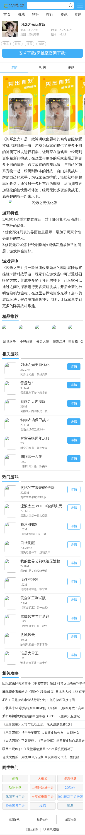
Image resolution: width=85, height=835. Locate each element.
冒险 (41, 43)
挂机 (17, 43)
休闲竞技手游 (15, 796)
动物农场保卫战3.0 (35, 420)
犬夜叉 (42, 778)
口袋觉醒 (27, 543)
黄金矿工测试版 (33, 598)
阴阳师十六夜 (31, 457)
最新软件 (42, 819)
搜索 (70, 5)
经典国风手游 (15, 806)
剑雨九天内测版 (33, 401)
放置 (29, 43)
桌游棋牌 (70, 778)
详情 (74, 366)
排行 (49, 14)
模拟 (42, 806)
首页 (7, 14)
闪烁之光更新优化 (34, 365)
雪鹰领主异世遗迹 (34, 616)
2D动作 (70, 787)
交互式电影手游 (43, 796)
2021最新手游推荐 (70, 796)
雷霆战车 (27, 383)
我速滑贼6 (28, 524)
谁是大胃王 (29, 653)
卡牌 (6, 43)
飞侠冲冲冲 (29, 580)
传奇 (15, 778)
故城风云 (27, 635)
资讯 (64, 14)
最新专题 (70, 819)
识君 (70, 806)
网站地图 (32, 829)
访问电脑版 (51, 829)
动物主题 (15, 787)
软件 (35, 14)
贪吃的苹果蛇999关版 (37, 488)
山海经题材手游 (43, 787)
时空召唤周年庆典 (34, 438)
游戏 (21, 14)
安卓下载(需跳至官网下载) (42, 53)
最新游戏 (14, 819)
